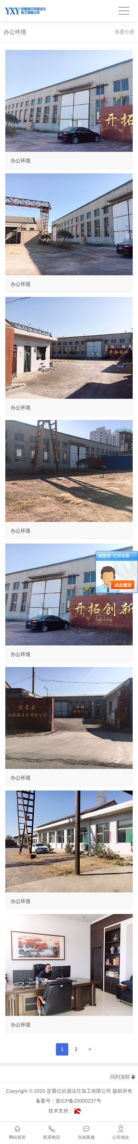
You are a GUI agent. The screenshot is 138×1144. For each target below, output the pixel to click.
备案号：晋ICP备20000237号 (70, 1101)
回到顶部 (120, 1077)
